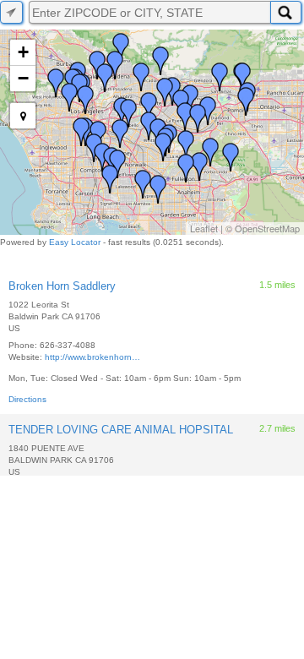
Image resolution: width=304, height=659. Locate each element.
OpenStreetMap (267, 228)
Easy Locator (74, 242)
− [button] (23, 78)
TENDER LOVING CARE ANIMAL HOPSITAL (120, 429)
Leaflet (204, 228)
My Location (11, 12)
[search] (149, 12)
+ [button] (23, 52)
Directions (27, 399)
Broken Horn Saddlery (62, 286)
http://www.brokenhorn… (92, 357)
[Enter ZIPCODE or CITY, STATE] (285, 12)
